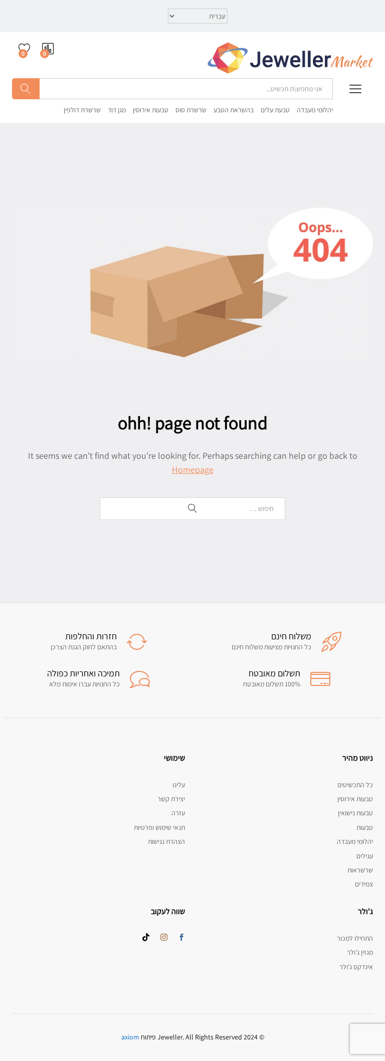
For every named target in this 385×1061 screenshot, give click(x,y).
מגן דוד (117, 109)
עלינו (178, 784)
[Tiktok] (146, 937)
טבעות (364, 827)
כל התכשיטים (355, 784)
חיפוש (26, 88)
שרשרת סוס (191, 109)
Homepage (193, 469)
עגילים (364, 855)
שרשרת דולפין (82, 109)
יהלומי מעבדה (315, 109)
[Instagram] (164, 937)
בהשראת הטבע (234, 109)
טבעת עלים (275, 109)
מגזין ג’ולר (360, 952)
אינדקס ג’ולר (356, 966)
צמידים (364, 884)
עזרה (178, 812)
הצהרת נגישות (166, 841)
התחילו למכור (355, 938)
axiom (130, 1036)
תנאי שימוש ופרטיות (159, 827)
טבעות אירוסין (150, 109)
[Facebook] (181, 937)
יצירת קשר (171, 798)
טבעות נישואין (355, 812)
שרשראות (360, 869)
